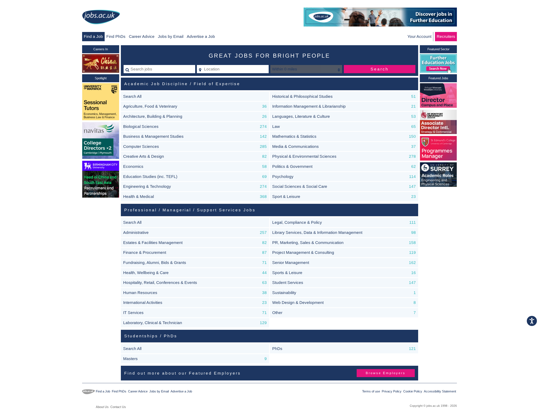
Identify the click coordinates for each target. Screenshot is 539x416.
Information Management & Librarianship (309, 106)
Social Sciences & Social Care (299, 186)
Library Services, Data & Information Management (317, 232)
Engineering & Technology (147, 186)
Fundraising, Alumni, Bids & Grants (154, 262)
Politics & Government (292, 166)
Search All (132, 96)
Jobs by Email (170, 36)
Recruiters (446, 36)
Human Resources (140, 292)
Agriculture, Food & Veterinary (150, 106)
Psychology (283, 176)
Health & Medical (138, 196)
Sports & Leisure (287, 272)
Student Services (287, 282)
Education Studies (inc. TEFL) (150, 176)
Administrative (136, 232)
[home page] (101, 17)
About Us (102, 407)
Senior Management (290, 262)
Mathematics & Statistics (294, 136)
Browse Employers (386, 373)
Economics (133, 166)
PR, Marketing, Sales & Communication (308, 242)
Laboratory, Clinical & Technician (152, 323)
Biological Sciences (141, 126)
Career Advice (142, 36)
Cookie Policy (412, 391)
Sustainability (284, 292)
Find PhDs (115, 36)
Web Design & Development (298, 302)
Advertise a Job (201, 36)
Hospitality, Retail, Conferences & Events (160, 282)
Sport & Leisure (286, 196)
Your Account (419, 36)
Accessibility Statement (440, 391)
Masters (130, 358)
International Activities (142, 302)
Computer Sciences (141, 146)
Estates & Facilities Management (153, 242)
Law (276, 126)
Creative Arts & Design (143, 156)
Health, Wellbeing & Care (146, 272)
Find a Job (93, 36)
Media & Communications (295, 146)
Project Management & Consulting (303, 252)
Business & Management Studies (153, 136)
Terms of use (371, 391)
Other (277, 312)
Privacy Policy (392, 391)
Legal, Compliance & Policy (297, 222)
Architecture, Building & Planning (152, 116)
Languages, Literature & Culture (301, 116)
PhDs (277, 348)
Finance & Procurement (144, 252)
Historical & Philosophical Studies (302, 96)
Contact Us (118, 407)
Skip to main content (20, 4)
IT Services (133, 312)
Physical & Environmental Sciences (304, 156)
